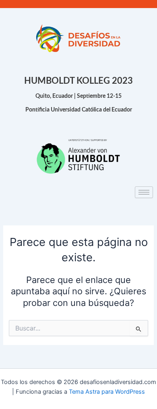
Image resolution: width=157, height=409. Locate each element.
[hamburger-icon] (144, 192)
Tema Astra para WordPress (107, 391)
